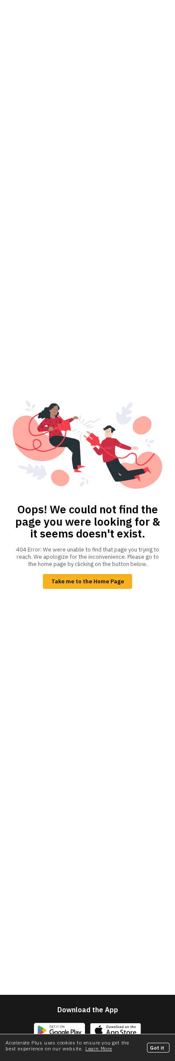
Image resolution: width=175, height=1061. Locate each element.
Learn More (98, 1048)
